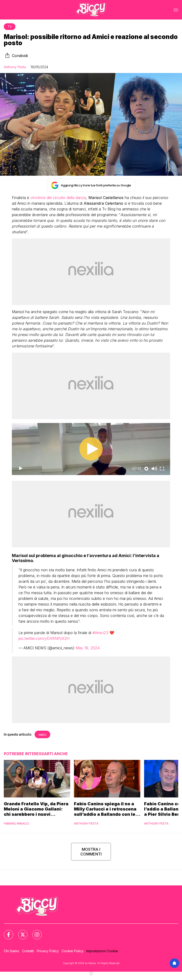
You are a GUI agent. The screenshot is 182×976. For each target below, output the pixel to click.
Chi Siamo (11, 951)
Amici (42, 735)
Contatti (28, 951)
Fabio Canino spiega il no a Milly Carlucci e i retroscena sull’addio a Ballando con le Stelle (105, 809)
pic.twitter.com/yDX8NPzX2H (43, 638)
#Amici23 (100, 632)
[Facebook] (6, 932)
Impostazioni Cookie (102, 951)
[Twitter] (20, 932)
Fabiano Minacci (16, 823)
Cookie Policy (72, 951)
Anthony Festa (15, 67)
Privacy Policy (48, 951)
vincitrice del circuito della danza (58, 197)
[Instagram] (34, 932)
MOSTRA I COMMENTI (91, 851)
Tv (10, 26)
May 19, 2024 (88, 648)
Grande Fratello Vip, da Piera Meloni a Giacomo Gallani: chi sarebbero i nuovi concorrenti (36, 809)
